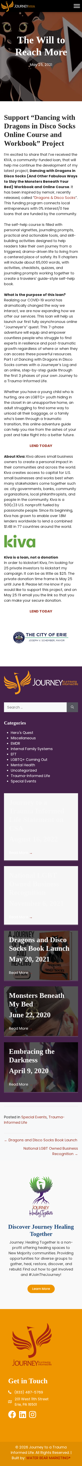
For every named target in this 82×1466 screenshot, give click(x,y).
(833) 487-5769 (28, 1392)
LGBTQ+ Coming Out (29, 759)
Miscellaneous (23, 737)
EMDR (15, 743)
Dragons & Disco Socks (54, 197)
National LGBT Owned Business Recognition (34, 883)
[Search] (72, 707)
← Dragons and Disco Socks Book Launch (40, 1139)
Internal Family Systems (32, 748)
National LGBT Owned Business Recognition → (50, 1151)
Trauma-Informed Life (30, 775)
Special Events (23, 781)
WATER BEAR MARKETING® (48, 1457)
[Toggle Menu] (77, 6)
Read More (21, 852)
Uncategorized (24, 770)
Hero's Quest (22, 732)
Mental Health (23, 764)
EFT (14, 754)
